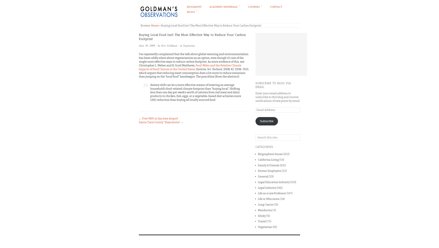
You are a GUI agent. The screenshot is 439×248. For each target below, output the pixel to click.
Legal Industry (267, 187)
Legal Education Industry (274, 182)
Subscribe (267, 121)
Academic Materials (223, 6)
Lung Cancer (266, 204)
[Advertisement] (281, 54)
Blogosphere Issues (270, 154)
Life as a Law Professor (272, 193)
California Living (268, 159)
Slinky (262, 216)
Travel (262, 221)
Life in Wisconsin (269, 199)
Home (155, 25)
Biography (194, 6)
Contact (276, 6)
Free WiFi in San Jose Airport (160, 118)
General (263, 176)
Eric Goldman (169, 45)
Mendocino (265, 210)
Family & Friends (268, 165)
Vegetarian (189, 45)
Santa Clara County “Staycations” (159, 122)
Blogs (191, 12)
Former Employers (269, 171)
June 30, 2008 (147, 45)
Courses (254, 6)
